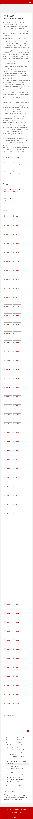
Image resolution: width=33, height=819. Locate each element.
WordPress (17, 817)
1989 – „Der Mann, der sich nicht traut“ (16, 768)
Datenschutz (14, 812)
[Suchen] (28, 731)
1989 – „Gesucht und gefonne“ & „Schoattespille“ (14, 771)
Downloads (9, 809)
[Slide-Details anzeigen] (16, 7)
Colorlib (25, 816)
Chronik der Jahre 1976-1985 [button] (14, 785)
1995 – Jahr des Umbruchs (12, 747)
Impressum (23, 809)
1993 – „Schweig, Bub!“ (12, 754)
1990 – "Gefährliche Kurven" (24, 721)
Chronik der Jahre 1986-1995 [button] (14, 742)
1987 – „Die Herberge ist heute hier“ (15, 779)
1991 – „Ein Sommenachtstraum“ (14, 764)
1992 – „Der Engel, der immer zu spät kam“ (17, 761)
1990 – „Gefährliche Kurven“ (13, 766)
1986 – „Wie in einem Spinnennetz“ (15, 782)
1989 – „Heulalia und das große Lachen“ (16, 774)
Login (21, 812)
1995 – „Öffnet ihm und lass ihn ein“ (15, 749)
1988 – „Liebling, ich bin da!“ (13, 777)
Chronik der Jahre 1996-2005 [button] (14, 740)
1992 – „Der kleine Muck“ (12, 759)
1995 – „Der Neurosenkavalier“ (14, 745)
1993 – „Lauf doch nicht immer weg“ (15, 756)
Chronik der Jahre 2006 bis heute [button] (15, 737)
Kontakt (17, 809)
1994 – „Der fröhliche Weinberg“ (14, 752)
